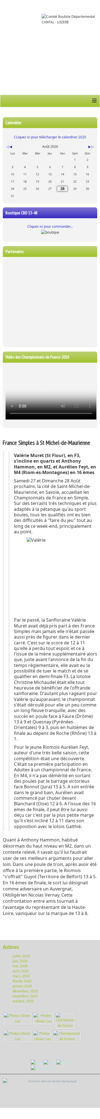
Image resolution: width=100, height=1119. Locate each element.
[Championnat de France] (65, 1020)
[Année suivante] (92, 146)
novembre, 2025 (25, 996)
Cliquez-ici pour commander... (50, 226)
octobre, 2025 (23, 1001)
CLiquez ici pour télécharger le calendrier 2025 (50, 137)
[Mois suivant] (89, 146)
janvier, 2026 (22, 986)
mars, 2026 (21, 976)
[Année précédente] (7, 146)
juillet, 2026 (21, 956)
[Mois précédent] (10, 146)
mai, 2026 (20, 966)
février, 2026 (22, 981)
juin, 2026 (20, 961)
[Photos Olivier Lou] (17, 1018)
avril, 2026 (20, 971)
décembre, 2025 (25, 991)
